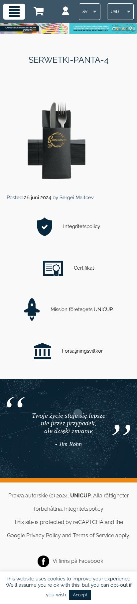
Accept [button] (80, 594)
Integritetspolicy (81, 226)
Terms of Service (93, 535)
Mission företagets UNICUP (81, 309)
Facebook (91, 561)
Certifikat (83, 268)
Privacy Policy (43, 535)
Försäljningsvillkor (82, 351)
